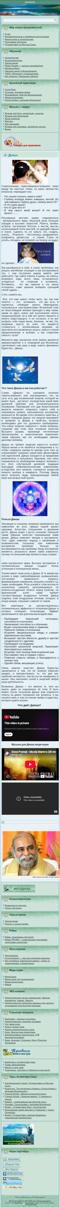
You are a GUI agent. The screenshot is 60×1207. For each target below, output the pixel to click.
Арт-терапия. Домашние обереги (21, 76)
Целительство (12, 57)
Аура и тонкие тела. (15, 1027)
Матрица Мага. (12, 68)
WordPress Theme (32, 1203)
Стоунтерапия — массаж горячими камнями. (27, 958)
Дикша (8, 984)
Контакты (30, 2)
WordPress (18, 1203)
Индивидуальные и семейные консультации (27, 36)
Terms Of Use (31, 1197)
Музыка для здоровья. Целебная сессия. (25, 126)
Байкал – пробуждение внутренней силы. (26, 1102)
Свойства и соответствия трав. (20, 1062)
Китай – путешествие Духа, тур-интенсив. (25, 1107)
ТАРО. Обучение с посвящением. (22, 73)
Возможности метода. (16, 905)
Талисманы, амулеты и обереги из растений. (27, 1070)
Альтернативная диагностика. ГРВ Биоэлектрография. (22, 1036)
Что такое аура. (12, 1024)
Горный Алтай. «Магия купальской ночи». (26, 1094)
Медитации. (11, 976)
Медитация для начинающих (19, 979)
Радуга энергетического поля (19, 1029)
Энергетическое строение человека (23, 1021)
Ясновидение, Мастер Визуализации (23, 95)
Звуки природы (12, 118)
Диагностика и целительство (19, 39)
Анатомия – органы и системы (20, 1019)
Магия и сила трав (14, 1067)
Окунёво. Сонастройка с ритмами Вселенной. (28, 1104)
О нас (8, 34)
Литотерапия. (11, 955)
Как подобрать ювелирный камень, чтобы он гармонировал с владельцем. (27, 962)
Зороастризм (11, 63)
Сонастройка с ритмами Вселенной (23, 100)
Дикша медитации (14, 97)
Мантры (9, 121)
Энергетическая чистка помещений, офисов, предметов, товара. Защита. (27, 999)
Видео (8, 129)
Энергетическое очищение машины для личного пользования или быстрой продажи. (29, 1004)
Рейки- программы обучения (19, 937)
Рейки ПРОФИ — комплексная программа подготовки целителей (26, 940)
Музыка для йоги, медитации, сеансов (24, 113)
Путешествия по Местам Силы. (20, 44)
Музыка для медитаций (16, 116)
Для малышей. (12, 124)
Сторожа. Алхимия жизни (17, 92)
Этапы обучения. (13, 908)
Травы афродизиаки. (15, 1064)
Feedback (41, 1197)
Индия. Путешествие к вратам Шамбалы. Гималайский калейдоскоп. (25, 1116)
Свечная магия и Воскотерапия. (21, 71)
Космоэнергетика (13, 60)
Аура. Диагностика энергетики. (20, 1032)
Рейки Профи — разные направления (24, 65)
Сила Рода (10, 89)
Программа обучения (15, 42)
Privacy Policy (20, 1197)
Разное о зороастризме (16, 924)
